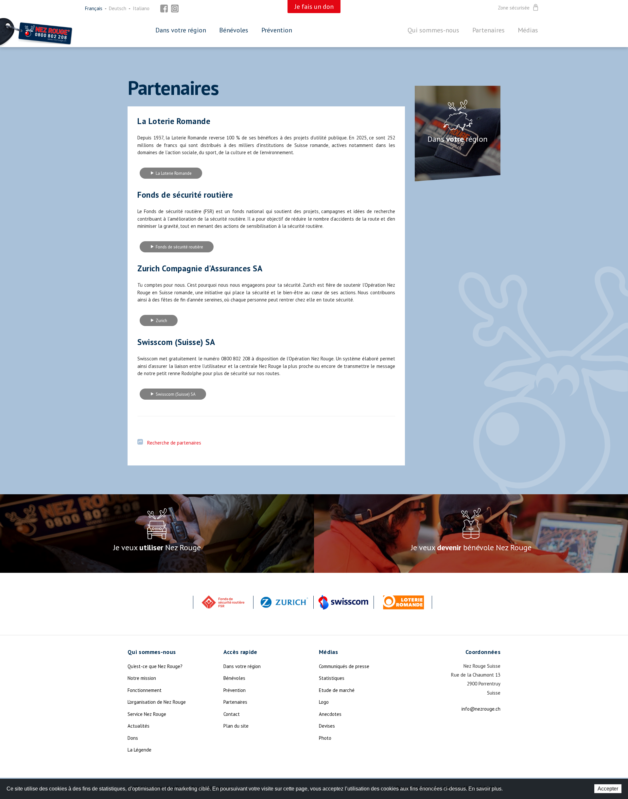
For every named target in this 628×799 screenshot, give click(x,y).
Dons (133, 738)
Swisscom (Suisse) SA (176, 394)
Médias (528, 30)
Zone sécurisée (514, 8)
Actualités (138, 726)
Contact (231, 714)
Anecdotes (330, 714)
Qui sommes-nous (433, 30)
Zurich (161, 320)
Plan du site (236, 726)
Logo (324, 702)
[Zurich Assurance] (283, 602)
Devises (327, 726)
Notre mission (142, 678)
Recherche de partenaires (174, 443)
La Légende (139, 750)
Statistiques (331, 678)
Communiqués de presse (344, 666)
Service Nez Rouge (147, 714)
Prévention (276, 30)
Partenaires (488, 30)
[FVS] (223, 602)
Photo (325, 738)
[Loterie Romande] (403, 602)
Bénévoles (233, 30)
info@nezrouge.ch (481, 709)
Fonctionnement (145, 690)
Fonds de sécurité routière (179, 247)
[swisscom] (343, 602)
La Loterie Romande (174, 173)
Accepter (608, 788)
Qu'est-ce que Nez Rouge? (155, 666)
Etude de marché (337, 690)
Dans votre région (180, 30)
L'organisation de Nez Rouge (157, 702)
